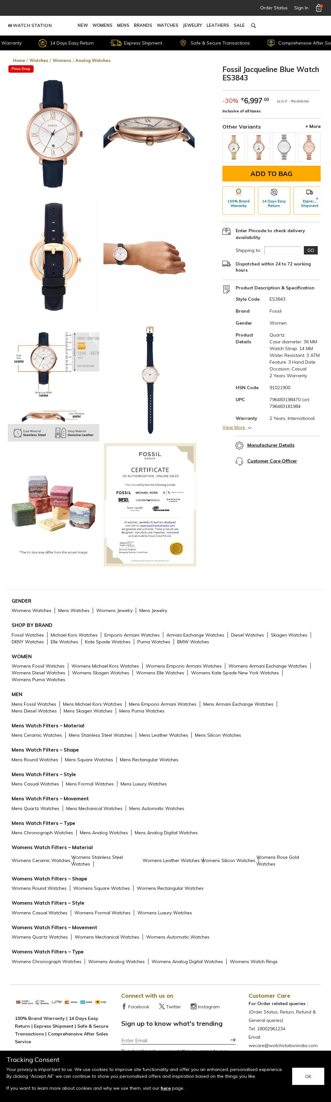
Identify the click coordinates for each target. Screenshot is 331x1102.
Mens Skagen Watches (88, 711)
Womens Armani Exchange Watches (268, 666)
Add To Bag (272, 174)
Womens (102, 25)
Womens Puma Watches (38, 679)
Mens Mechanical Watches (94, 808)
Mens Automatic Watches (156, 808)
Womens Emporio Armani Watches (184, 666)
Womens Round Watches (39, 888)
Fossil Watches (28, 635)
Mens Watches (74, 610)
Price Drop (21, 69)
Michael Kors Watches (74, 635)
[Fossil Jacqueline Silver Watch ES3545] (284, 147)
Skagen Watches (289, 635)
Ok (308, 1076)
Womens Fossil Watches (38, 666)
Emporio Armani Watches (132, 635)
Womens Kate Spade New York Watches (235, 673)
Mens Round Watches (35, 760)
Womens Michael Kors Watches (105, 666)
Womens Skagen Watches (100, 673)
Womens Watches (31, 610)
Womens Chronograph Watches (46, 961)
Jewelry (192, 25)
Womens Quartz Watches (40, 937)
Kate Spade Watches (108, 642)
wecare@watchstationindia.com (283, 1045)
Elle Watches (64, 642)
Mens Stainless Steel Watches (101, 735)
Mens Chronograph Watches (42, 833)
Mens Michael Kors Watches (92, 704)
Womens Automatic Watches (177, 937)
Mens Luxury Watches (144, 784)
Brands (143, 25)
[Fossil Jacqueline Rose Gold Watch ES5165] (259, 147)
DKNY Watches (28, 642)
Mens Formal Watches (90, 784)
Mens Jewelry (153, 610)
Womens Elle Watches (160, 673)
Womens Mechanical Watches (107, 937)
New (83, 25)
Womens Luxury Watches (164, 913)
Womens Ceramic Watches (41, 860)
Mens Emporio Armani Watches (163, 704)
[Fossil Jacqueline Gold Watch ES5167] (233, 147)
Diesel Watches (247, 635)
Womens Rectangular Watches (170, 888)
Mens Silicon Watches (218, 735)
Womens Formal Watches (102, 913)
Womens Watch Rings (254, 961)
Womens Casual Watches (40, 913)
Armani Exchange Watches (195, 635)
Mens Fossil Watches (34, 704)
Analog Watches (93, 60)
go (310, 250)
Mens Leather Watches (163, 735)
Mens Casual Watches (35, 784)
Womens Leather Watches (171, 860)
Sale (239, 25)
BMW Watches (193, 642)
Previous (226, 199)
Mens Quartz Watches (35, 808)
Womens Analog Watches (116, 961)
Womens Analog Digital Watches (187, 961)
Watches (167, 25)
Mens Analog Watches (104, 833)
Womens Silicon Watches (228, 860)
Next (317, 199)
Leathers (218, 25)
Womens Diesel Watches (38, 673)
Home (19, 60)
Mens (123, 25)
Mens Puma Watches (142, 711)
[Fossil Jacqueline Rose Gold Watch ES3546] (309, 147)
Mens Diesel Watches (34, 711)
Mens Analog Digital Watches (166, 833)
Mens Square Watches (89, 760)
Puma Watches (153, 642)
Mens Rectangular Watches (149, 760)
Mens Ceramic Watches (37, 735)
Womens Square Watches (101, 888)
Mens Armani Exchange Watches (238, 704)
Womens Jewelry (114, 610)
